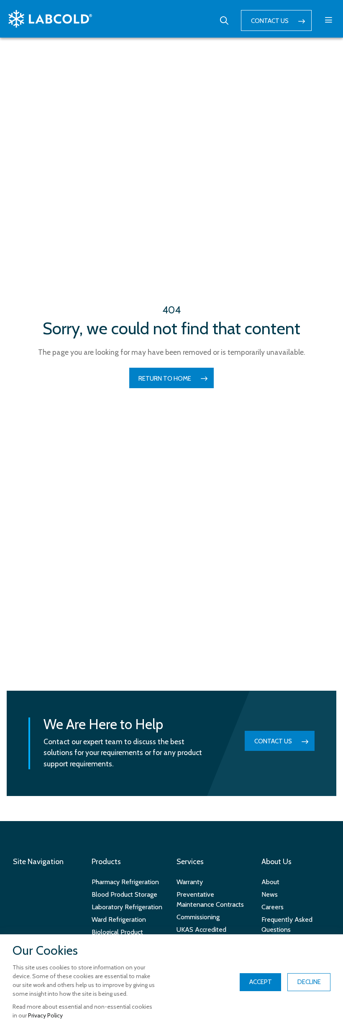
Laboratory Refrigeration (127, 907)
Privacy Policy (45, 1015)
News (269, 894)
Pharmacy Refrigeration (125, 882)
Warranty (190, 882)
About (270, 882)
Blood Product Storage (124, 894)
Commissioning (198, 917)
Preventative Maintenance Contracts (210, 899)
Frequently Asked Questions (286, 924)
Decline (309, 982)
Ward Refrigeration (119, 919)
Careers (272, 907)
